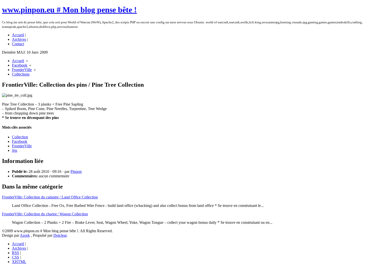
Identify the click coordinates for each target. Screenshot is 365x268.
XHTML (19, 262)
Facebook (19, 65)
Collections (21, 74)
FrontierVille (22, 70)
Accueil (18, 35)
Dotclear (60, 235)
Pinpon (76, 171)
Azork (25, 235)
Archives (19, 39)
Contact (18, 44)
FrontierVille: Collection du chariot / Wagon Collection (45, 214)
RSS (15, 253)
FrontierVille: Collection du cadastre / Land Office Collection (50, 197)
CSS (15, 257)
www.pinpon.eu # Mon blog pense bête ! (69, 9)
